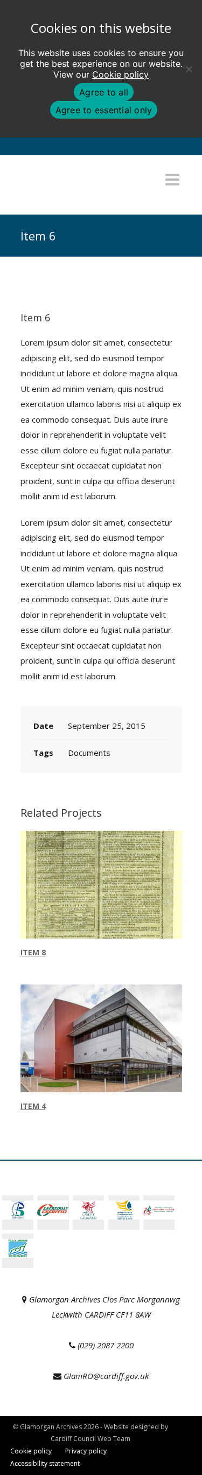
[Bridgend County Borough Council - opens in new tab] (17, 1216)
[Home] (77, 196)
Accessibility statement (45, 1463)
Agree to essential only (103, 110)
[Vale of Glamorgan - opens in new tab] (17, 1254)
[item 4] (101, 1038)
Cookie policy (120, 74)
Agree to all (103, 92)
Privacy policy (86, 1451)
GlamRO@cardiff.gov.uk (106, 1375)
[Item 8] (101, 885)
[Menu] (172, 179)
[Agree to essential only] (188, 69)
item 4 (33, 1106)
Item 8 (33, 952)
